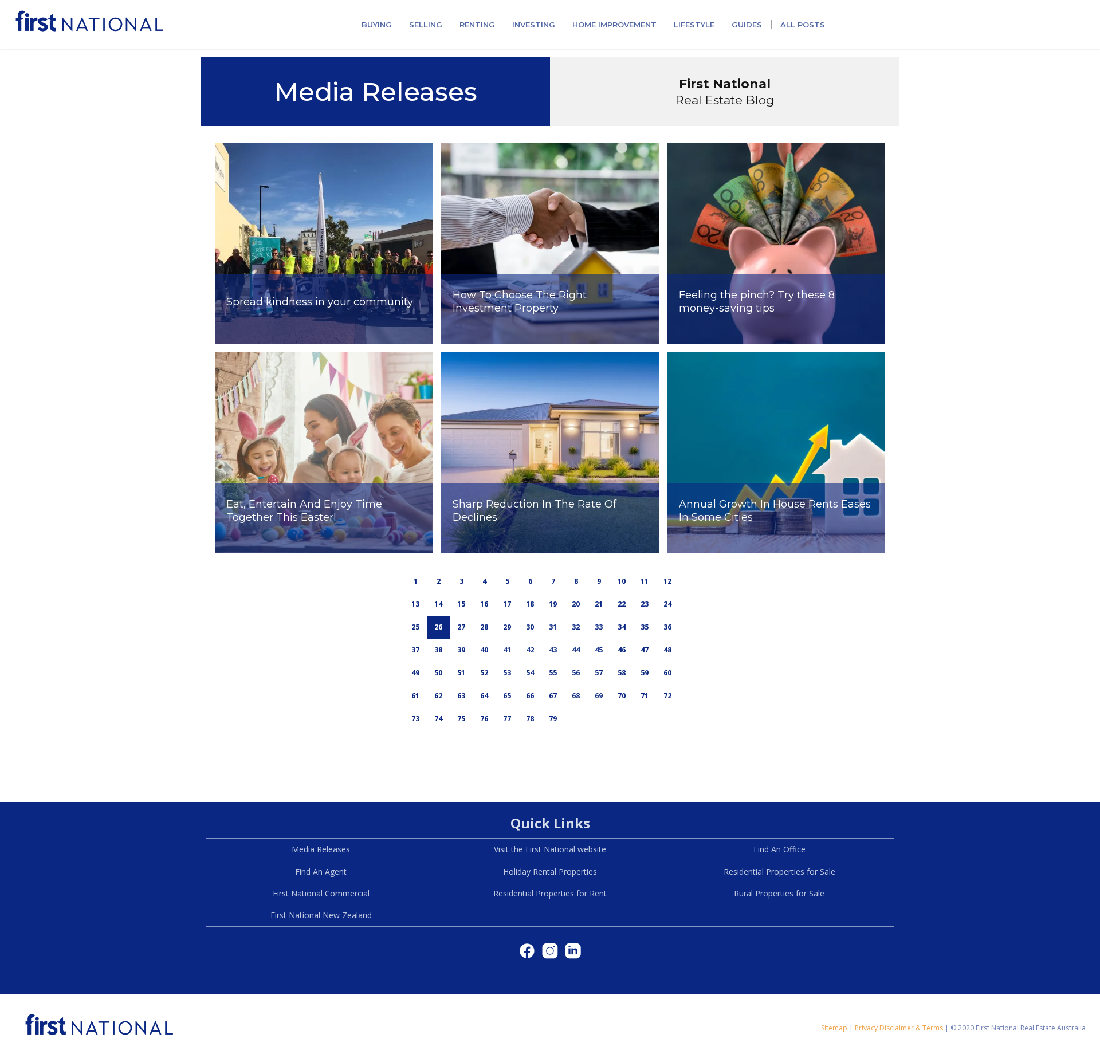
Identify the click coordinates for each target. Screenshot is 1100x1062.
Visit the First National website (550, 849)
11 (645, 581)
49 (415, 673)
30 (530, 627)
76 (484, 718)
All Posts (802, 24)
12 (667, 581)
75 (461, 718)
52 (484, 673)
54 (530, 673)
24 (667, 604)
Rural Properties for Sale (779, 893)
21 (599, 604)
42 (530, 650)
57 (599, 673)
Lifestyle (694, 24)
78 (530, 718)
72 (667, 696)
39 (461, 650)
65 (507, 696)
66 (530, 696)
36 (667, 627)
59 (645, 673)
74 (438, 718)
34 (622, 627)
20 (576, 604)
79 (553, 718)
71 (645, 696)
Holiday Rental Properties (550, 871)
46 (622, 650)
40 (484, 650)
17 (507, 604)
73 (415, 718)
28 (484, 627)
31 (553, 627)
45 (599, 650)
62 (438, 696)
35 (645, 627)
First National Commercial (321, 893)
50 (438, 673)
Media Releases (321, 849)
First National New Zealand (321, 915)
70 (622, 696)
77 (507, 718)
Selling (425, 24)
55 (553, 673)
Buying (377, 24)
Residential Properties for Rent (550, 893)
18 (530, 604)
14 (438, 604)
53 (507, 673)
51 (461, 673)
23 (645, 604)
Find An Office (779, 849)
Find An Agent (321, 871)
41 (507, 650)
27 (461, 627)
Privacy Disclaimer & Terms (899, 1028)
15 (461, 604)
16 (484, 604)
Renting (477, 24)
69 (599, 696)
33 (599, 627)
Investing (533, 24)
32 (576, 627)
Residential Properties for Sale (779, 871)
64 (484, 696)
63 (461, 696)
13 (415, 604)
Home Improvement (614, 24)
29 (507, 627)
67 (553, 696)
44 (576, 650)
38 (438, 650)
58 (622, 673)
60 (667, 673)
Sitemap (834, 1028)
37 (415, 650)
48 (667, 650)
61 (415, 696)
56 (576, 673)
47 (645, 650)
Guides (747, 24)
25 (415, 627)
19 (553, 604)
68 (576, 696)
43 (553, 650)
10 (622, 581)
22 (622, 604)
